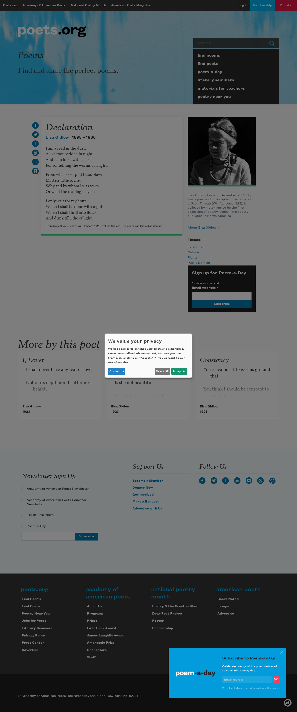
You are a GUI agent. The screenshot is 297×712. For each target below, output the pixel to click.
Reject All (162, 371)
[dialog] (148, 356)
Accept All (179, 371)
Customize (116, 371)
